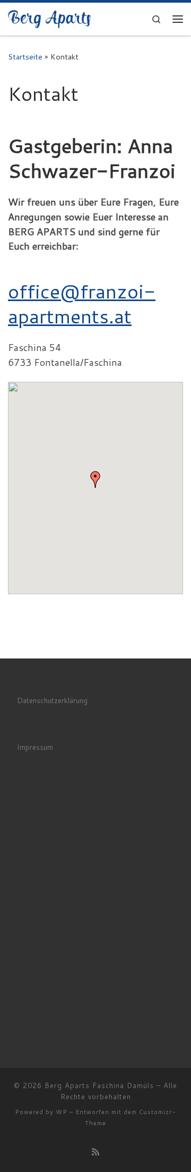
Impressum (35, 747)
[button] (95, 479)
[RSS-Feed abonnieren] (95, 1151)
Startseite (25, 56)
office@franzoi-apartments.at (81, 303)
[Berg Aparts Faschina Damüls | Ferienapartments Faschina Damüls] (49, 17)
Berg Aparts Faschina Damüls (99, 1085)
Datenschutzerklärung (52, 700)
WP (61, 1112)
